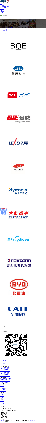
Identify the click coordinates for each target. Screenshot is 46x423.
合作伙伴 (10, 27)
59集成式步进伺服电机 (5, 373)
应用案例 (2, 9)
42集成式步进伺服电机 (5, 371)
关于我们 (2, 5)
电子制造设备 (3, 388)
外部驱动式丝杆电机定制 (5, 379)
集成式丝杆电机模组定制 (5, 378)
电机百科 (2, 394)
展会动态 (2, 398)
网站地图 (2, 420)
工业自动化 (2, 384)
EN (1, 14)
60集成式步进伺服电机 (5, 374)
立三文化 (5, 31)
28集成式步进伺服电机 (5, 368)
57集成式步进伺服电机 (5, 372)
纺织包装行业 (3, 389)
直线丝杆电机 (3, 7)
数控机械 (2, 386)
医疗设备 (2, 387)
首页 (1, 4)
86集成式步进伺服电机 (5, 376)
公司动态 (2, 393)
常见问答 (2, 397)
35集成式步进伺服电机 (5, 369)
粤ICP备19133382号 (34, 420)
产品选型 (2, 396)
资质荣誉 (5, 30)
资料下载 (2, 10)
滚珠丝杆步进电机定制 (5, 381)
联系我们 (2, 12)
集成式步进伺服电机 (4, 6)
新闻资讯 (2, 11)
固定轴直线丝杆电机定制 (5, 382)
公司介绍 (5, 29)
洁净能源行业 (3, 391)
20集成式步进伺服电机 (5, 367)
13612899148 (5, 328)
